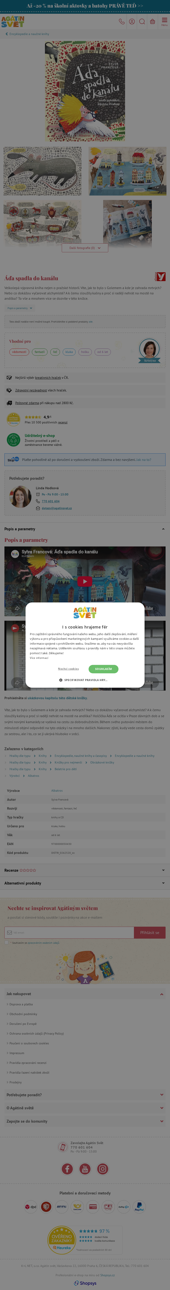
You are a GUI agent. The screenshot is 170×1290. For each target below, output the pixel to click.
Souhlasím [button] (103, 669)
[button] (85, 680)
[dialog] (85, 645)
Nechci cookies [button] (68, 669)
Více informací (39, 658)
